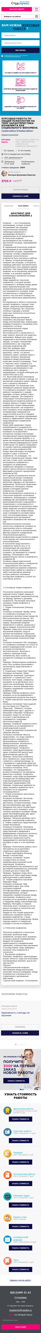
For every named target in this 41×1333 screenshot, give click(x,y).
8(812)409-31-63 (20, 1292)
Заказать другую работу (20, 1280)
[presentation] (1, 653)
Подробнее (20, 1027)
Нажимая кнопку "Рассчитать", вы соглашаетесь (16, 56)
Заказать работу (16, 9)
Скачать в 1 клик (20, 1033)
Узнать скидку (20, 1327)
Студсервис (20, 1297)
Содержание (8, 206)
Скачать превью (20, 189)
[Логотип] (20, 3)
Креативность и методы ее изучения (16, 1014)
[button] (15, 1044)
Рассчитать (20, 50)
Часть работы (23, 206)
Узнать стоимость (16, 1081)
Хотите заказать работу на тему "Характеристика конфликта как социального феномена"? (27, 142)
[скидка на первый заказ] (36, 9)
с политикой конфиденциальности (12, 56)
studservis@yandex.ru (20, 1310)
